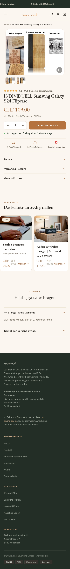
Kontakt (8, 450)
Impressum (9, 463)
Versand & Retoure (15, 169)
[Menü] (5, 14)
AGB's (7, 469)
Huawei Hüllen (11, 506)
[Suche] (52, 14)
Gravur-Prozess (13, 178)
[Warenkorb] (64, 14)
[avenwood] (29, 14)
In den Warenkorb (47, 125)
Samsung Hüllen (12, 499)
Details (8, 159)
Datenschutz (10, 476)
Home (6, 24)
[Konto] (58, 14)
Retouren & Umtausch (15, 456)
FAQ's (7, 443)
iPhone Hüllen (11, 493)
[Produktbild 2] (21, 80)
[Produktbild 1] (10, 80)
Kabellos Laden (12, 512)
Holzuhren (9, 519)
